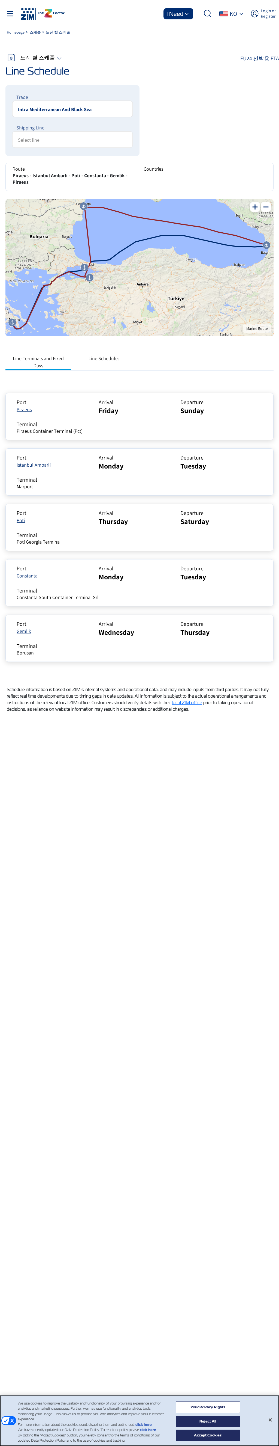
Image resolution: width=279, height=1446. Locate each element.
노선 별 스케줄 (37, 57)
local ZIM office (187, 703)
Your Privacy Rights (207, 1407)
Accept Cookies (208, 1435)
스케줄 (35, 32)
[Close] (270, 1420)
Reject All (207, 1421)
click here (143, 1424)
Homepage (16, 32)
